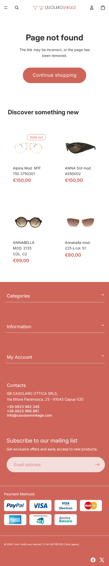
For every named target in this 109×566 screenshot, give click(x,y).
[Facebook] (93, 560)
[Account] (91, 7)
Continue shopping (55, 75)
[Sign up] (97, 465)
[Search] (16, 7)
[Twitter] (102, 560)
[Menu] (6, 7)
